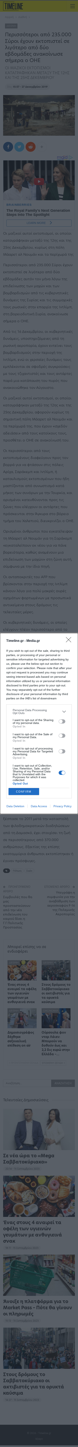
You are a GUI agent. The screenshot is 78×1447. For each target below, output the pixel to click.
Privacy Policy (62, 806)
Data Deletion (15, 806)
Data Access (39, 806)
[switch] (62, 721)
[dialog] (39, 723)
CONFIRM (23, 791)
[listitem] (39, 711)
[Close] (70, 641)
